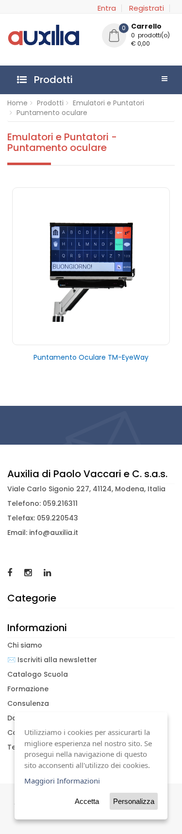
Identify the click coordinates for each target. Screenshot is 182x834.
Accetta (87, 801)
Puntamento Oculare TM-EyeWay (91, 357)
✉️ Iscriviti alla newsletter (52, 660)
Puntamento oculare (52, 112)
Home (17, 103)
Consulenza (28, 703)
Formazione (28, 689)
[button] (138, 36)
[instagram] (29, 573)
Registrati (146, 8)
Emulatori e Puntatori (108, 103)
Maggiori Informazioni (62, 780)
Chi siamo (24, 645)
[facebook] (11, 573)
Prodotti (50, 103)
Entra (107, 8)
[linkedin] (47, 573)
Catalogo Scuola (37, 674)
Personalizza (133, 801)
